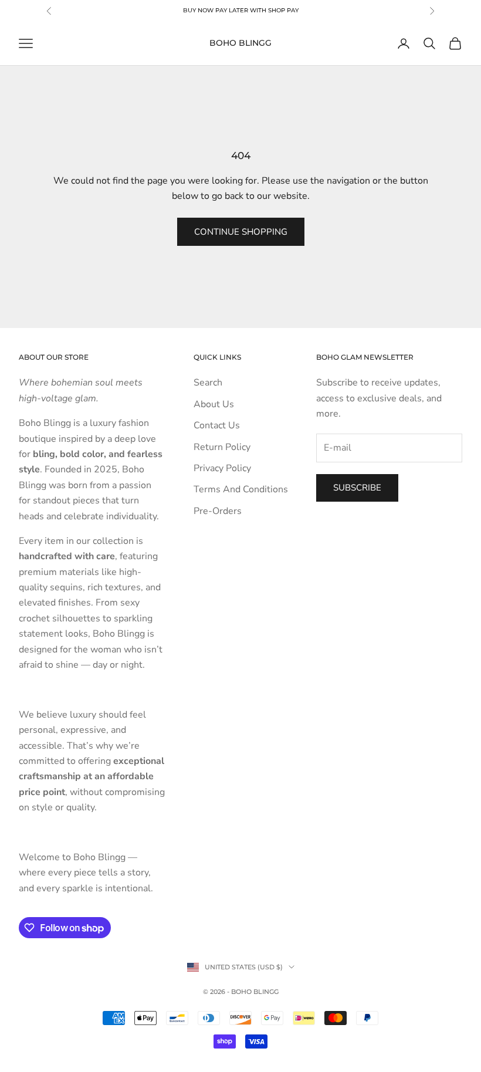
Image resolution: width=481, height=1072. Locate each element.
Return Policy (222, 447)
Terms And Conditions (241, 489)
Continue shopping (240, 232)
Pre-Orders (218, 511)
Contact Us (217, 425)
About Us (214, 404)
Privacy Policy (222, 468)
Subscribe (357, 487)
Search (208, 382)
